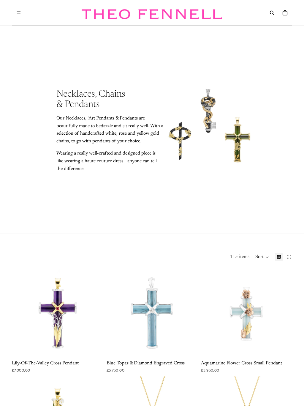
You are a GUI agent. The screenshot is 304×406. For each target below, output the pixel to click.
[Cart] (285, 12)
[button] (262, 257)
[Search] (271, 12)
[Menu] (19, 13)
